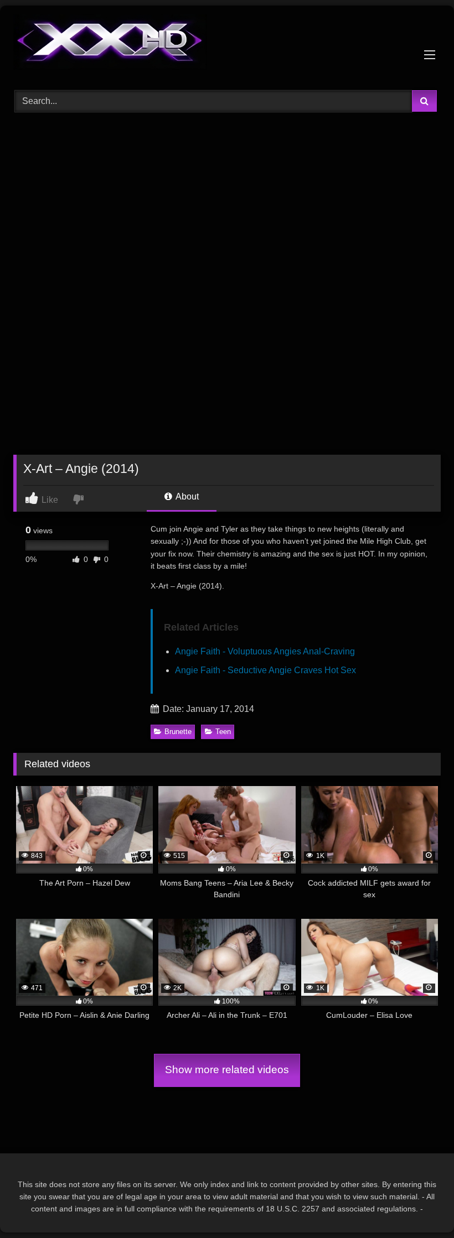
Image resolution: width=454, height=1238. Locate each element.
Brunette (178, 731)
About (186, 496)
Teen (223, 731)
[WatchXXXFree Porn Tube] (227, 44)
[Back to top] (419, 1205)
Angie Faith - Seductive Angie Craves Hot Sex (265, 670)
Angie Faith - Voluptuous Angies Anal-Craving (265, 651)
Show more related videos (227, 1069)
